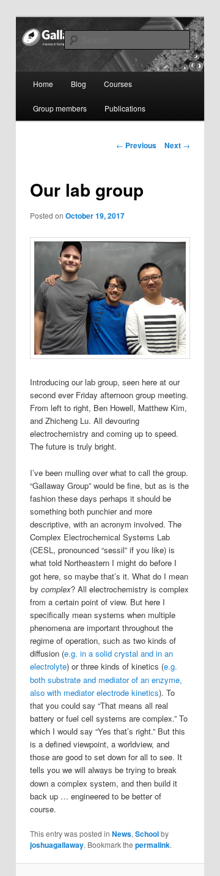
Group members (60, 108)
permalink (152, 844)
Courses (118, 83)
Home (43, 83)
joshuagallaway (57, 844)
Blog (78, 83)
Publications (125, 108)
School (147, 833)
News (121, 833)
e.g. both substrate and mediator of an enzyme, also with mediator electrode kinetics (106, 679)
